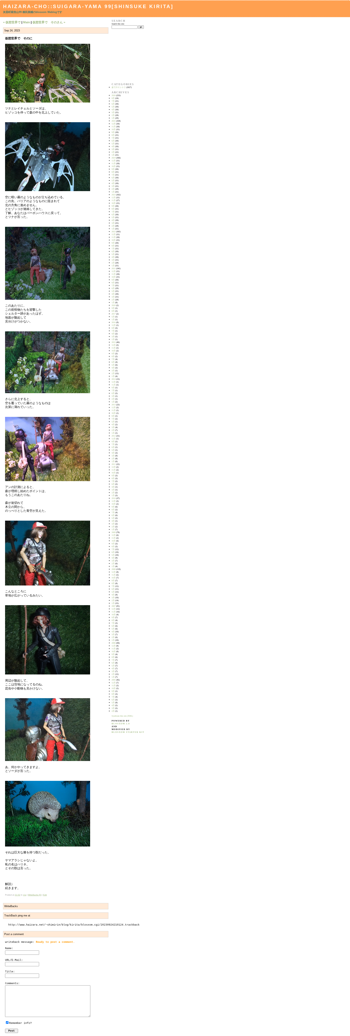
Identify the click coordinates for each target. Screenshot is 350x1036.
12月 (114, 124)
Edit (45, 895)
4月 (113, 109)
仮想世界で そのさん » (48, 22)
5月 (113, 107)
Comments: (12, 983)
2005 (114, 680)
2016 (114, 322)
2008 (114, 569)
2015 (114, 342)
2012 (114, 436)
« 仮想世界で (12, 22)
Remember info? (20, 1023)
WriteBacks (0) (34, 895)
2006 (114, 643)
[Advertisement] (124, 55)
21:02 (17, 895)
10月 (114, 129)
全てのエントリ (119, 87)
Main (26, 22)
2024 (114, 158)
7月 (113, 101)
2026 (114, 95)
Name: (9, 948)
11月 (114, 126)
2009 (114, 532)
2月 (113, 115)
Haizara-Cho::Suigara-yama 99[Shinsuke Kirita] (88, 6)
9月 (113, 132)
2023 (114, 195)
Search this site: (118, 24)
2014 (114, 379)
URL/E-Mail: (14, 960)
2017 (114, 314)
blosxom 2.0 (121, 723)
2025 (114, 121)
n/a (24, 895)
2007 (114, 606)
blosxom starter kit (128, 732)
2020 (114, 305)
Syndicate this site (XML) (122, 716)
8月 (113, 98)
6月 (113, 104)
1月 (113, 118)
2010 (114, 498)
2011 (114, 464)
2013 (114, 404)
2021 (114, 268)
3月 (113, 112)
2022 (114, 231)
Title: (10, 971)
